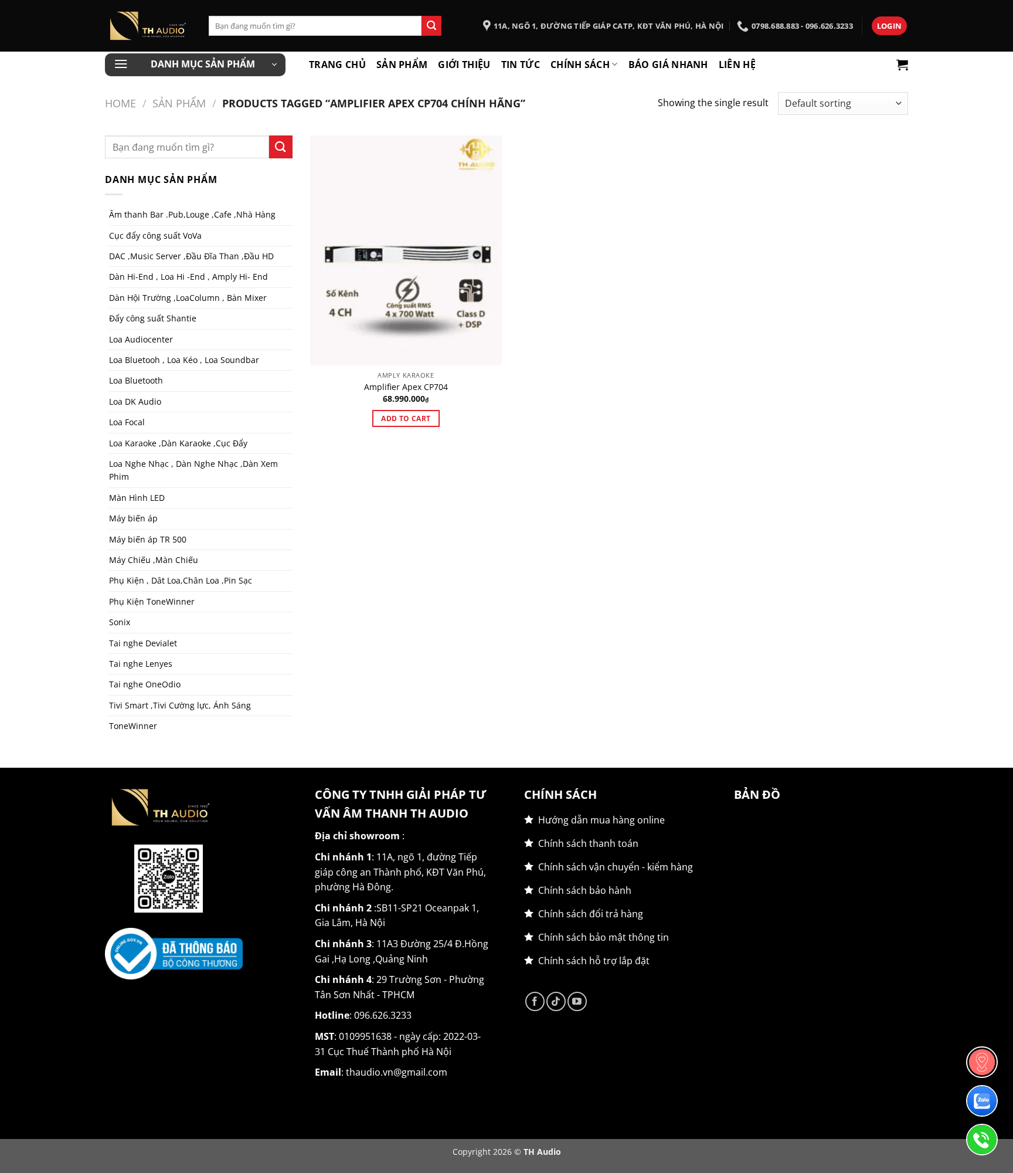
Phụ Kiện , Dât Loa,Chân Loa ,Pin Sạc (180, 580)
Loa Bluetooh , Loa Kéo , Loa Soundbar (184, 359)
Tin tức (520, 64)
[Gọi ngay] (982, 1139)
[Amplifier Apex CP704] (406, 250)
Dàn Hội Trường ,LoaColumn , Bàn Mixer (188, 297)
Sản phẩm (402, 64)
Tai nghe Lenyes (140, 663)
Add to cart (405, 418)
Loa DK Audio (135, 401)
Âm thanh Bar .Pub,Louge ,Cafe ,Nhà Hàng (192, 214)
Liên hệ (737, 64)
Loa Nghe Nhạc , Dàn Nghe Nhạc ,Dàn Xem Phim (193, 470)
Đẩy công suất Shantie (152, 318)
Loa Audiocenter (141, 339)
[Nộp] (431, 26)
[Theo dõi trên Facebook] (535, 1001)
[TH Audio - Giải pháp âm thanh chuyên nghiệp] (148, 26)
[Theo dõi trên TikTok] (556, 1001)
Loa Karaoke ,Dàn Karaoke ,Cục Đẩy (178, 443)
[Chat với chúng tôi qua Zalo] (982, 1101)
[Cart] (902, 64)
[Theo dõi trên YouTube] (577, 1001)
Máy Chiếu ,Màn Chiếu (153, 559)
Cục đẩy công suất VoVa (155, 235)
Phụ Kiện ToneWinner (152, 601)
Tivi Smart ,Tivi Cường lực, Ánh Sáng (180, 705)
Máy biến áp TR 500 (147, 539)
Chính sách (580, 64)
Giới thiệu (464, 64)
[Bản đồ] (982, 1062)
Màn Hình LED (137, 497)
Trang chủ (337, 64)
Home (120, 103)
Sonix (119, 622)
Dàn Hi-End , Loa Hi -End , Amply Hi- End (188, 276)
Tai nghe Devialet (143, 643)
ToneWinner (133, 725)
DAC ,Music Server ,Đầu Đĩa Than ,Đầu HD (191, 256)
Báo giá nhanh (668, 64)
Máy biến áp (133, 518)
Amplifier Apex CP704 (406, 387)
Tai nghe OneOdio (145, 684)
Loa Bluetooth (136, 380)
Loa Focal (127, 422)
